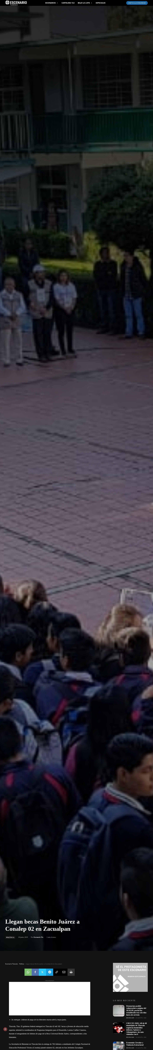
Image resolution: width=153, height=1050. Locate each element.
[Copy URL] (56, 972)
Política (10, 937)
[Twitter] (42, 972)
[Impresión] (71, 972)
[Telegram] (49, 972)
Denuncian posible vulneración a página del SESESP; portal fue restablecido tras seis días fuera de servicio (136, 1010)
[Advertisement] (49, 998)
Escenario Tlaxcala (11, 964)
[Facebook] (35, 972)
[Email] (64, 972)
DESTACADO (130, 1018)
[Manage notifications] (5, 1029)
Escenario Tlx (38, 937)
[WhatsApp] (28, 972)
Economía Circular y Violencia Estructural (134, 1044)
